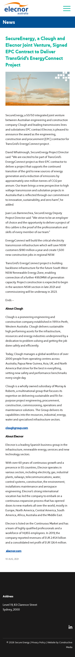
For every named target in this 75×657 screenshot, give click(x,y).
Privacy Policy (38, 642)
